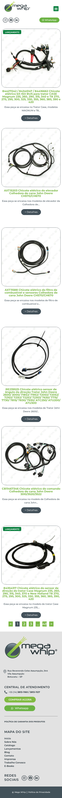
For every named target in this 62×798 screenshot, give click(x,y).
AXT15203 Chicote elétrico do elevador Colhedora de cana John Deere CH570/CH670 (31, 193)
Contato (9, 755)
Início (7, 738)
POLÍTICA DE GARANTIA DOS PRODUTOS (24, 721)
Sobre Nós (10, 742)
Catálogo (9, 745)
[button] (56, 8)
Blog (7, 752)
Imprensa (10, 759)
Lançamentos (12, 748)
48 (44, 623)
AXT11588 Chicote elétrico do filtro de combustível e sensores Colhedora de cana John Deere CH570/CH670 (31, 292)
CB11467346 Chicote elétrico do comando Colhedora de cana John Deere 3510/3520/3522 (31, 491)
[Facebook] (11, 20)
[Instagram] (5, 20)
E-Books (9, 766)
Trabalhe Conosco (14, 762)
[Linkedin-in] (16, 20)
